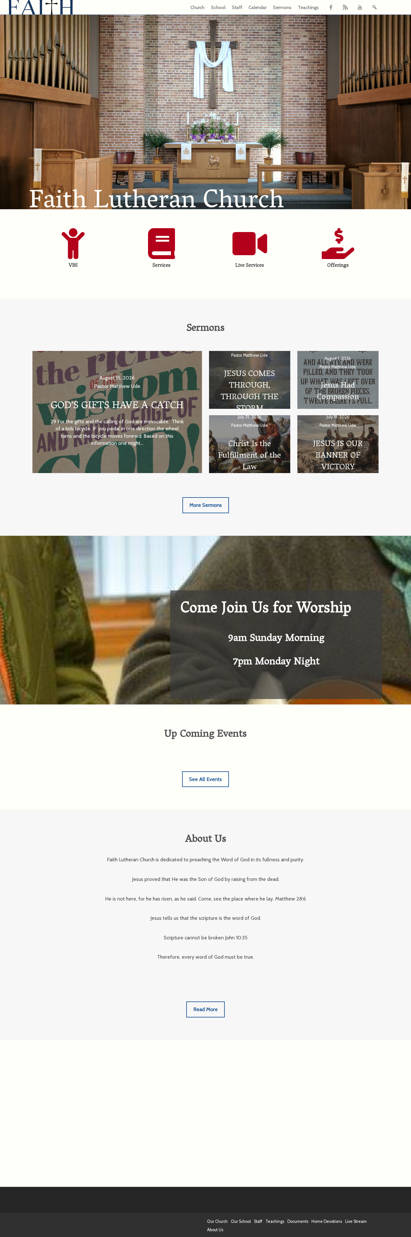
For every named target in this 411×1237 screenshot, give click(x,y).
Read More (205, 1009)
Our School (241, 1221)
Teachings (308, 7)
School (218, 7)
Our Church (217, 1221)
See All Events (205, 779)
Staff (237, 7)
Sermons (282, 7)
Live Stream (356, 1221)
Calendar (258, 7)
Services (162, 266)
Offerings (338, 266)
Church (197, 7)
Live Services (249, 266)
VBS (73, 266)
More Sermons (205, 505)
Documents (297, 1221)
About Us (215, 1229)
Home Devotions (326, 1221)
